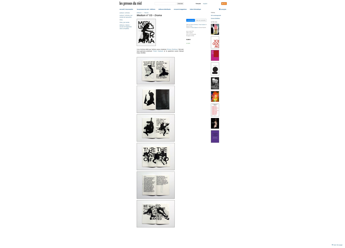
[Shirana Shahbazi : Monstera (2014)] (215, 96)
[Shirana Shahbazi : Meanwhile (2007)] (215, 123)
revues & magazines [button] (180, 9)
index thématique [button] (195, 9)
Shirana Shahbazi (172, 49)
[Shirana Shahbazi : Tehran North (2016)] (215, 83)
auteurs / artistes (125, 12)
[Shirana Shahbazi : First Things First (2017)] (215, 55)
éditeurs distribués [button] (164, 9)
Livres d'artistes (215, 18)
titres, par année (124, 22)
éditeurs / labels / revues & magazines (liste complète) (126, 26)
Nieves (146, 12)
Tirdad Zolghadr (158, 51)
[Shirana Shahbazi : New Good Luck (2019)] (215, 42)
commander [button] (190, 20)
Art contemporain (216, 15)
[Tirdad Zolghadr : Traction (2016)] (215, 69)
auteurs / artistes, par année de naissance (126, 16)
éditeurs (139, 12)
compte (223, 9)
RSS (224, 3)
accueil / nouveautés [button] (126, 9)
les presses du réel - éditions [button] (146, 9)
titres (121, 20)
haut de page (337, 245)
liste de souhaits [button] (201, 20)
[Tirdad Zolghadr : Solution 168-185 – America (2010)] (215, 110)
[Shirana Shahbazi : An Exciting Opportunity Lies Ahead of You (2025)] (215, 29)
